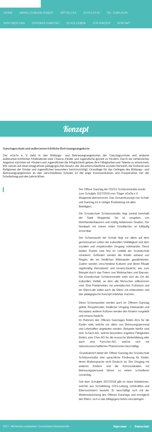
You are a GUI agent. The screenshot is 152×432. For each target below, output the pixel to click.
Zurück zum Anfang (145, 417)
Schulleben (76, 23)
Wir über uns (14, 23)
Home (8, 12)
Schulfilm (91, 12)
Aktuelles (68, 12)
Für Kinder (101, 23)
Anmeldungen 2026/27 (36, 12)
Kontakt (123, 23)
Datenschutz (141, 426)
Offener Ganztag (46, 23)
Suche (140, 6)
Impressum (119, 426)
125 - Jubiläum (117, 12)
